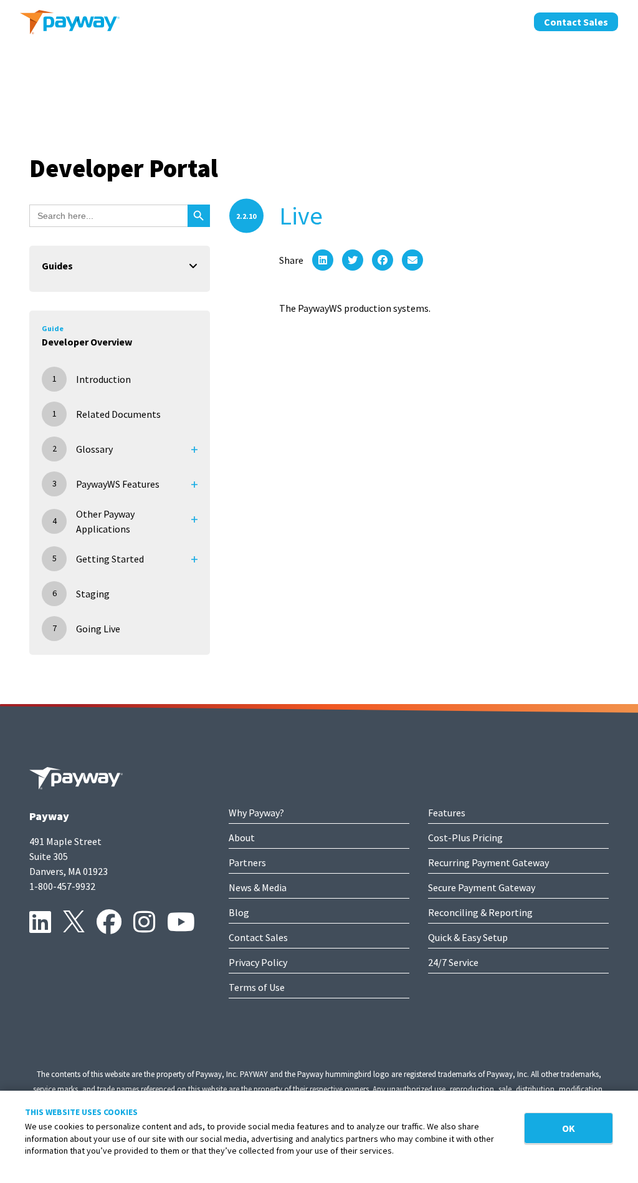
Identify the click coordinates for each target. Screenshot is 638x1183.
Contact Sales (576, 22)
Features (446, 812)
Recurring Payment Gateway (488, 862)
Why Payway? (256, 812)
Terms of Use (257, 987)
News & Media (258, 887)
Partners (247, 862)
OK (568, 1128)
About (367, 20)
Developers (426, 20)
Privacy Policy (258, 962)
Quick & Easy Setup (468, 937)
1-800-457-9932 (62, 886)
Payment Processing (238, 20)
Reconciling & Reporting (480, 912)
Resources (494, 20)
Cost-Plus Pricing (465, 837)
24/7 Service (453, 962)
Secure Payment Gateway (481, 887)
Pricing (319, 20)
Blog (239, 912)
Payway (49, 816)
